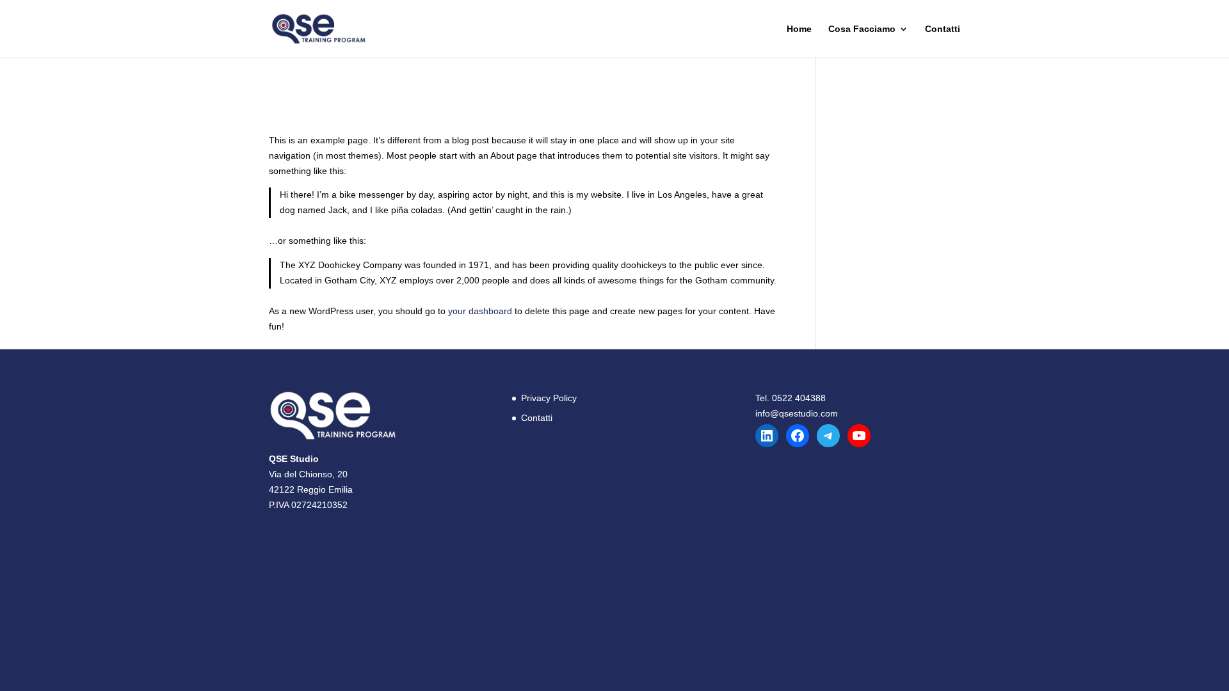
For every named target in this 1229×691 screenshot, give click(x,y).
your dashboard (480, 311)
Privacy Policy (549, 398)
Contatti (942, 29)
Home (799, 29)
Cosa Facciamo (862, 29)
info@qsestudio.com (796, 413)
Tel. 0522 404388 (790, 398)
